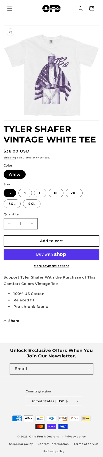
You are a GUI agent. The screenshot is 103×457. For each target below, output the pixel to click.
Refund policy (53, 451)
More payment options (51, 266)
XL (56, 193)
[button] (9, 8)
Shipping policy (21, 444)
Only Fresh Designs (44, 436)
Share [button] (13, 321)
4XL (31, 204)
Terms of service (86, 444)
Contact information (53, 444)
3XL (12, 204)
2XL (74, 193)
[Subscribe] (88, 369)
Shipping (10, 157)
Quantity (11, 214)
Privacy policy (75, 436)
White (15, 174)
